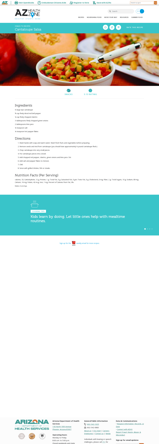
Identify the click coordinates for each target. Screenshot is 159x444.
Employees (88, 433)
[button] (155, 3)
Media (108, 433)
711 (103, 442)
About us (87, 431)
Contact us (99, 433)
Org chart (97, 431)
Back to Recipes (23, 26)
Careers (106, 431)
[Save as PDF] (105, 27)
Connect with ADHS (124, 429)
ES (138, 11)
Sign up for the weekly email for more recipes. (80, 243)
